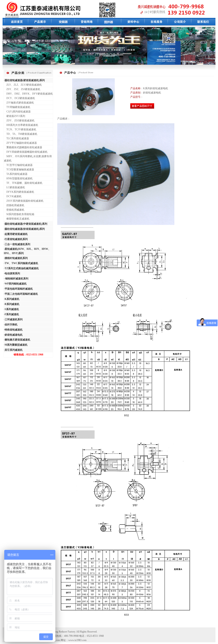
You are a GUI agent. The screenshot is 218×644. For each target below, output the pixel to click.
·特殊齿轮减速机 (13, 329)
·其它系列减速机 (13, 349)
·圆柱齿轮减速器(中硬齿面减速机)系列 (25, 223)
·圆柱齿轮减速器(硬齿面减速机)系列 (24, 80)
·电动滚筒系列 (12, 273)
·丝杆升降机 (10, 324)
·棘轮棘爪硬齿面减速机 (17, 339)
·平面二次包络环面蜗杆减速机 (21, 293)
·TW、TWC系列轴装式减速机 (21, 263)
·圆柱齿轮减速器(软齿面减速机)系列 (24, 228)
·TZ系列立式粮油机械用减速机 (21, 268)
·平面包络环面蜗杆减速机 (18, 288)
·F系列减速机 (11, 314)
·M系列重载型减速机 (15, 344)
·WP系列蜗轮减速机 (15, 283)
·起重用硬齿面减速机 (16, 234)
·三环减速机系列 (13, 319)
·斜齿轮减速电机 (13, 334)
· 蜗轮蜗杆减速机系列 (16, 278)
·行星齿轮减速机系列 (16, 239)
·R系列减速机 (11, 304)
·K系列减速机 (11, 299)
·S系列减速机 (11, 309)
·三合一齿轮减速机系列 (17, 244)
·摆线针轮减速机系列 (16, 258)
